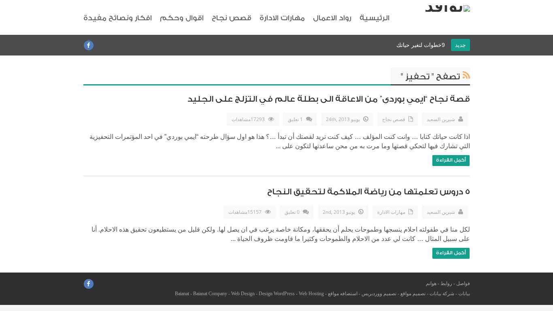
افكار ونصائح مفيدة (117, 18)
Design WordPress (277, 293)
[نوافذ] (447, 8)
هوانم (431, 283)
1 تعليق (295, 119)
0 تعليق (292, 212)
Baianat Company (210, 293)
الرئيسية (374, 18)
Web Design (243, 293)
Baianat (182, 293)
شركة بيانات (442, 293)
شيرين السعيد (441, 119)
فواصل (463, 283)
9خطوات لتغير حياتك (420, 45)
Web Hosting (311, 293)
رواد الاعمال (332, 18)
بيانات (464, 293)
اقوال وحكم (182, 18)
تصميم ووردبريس (379, 293)
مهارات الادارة (282, 18)
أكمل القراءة (451, 160)
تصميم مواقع (412, 293)
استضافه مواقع (342, 293)
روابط (446, 283)
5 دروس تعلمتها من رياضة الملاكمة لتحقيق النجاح (368, 191)
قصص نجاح (231, 18)
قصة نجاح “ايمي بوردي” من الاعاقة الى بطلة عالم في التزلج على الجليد (328, 99)
